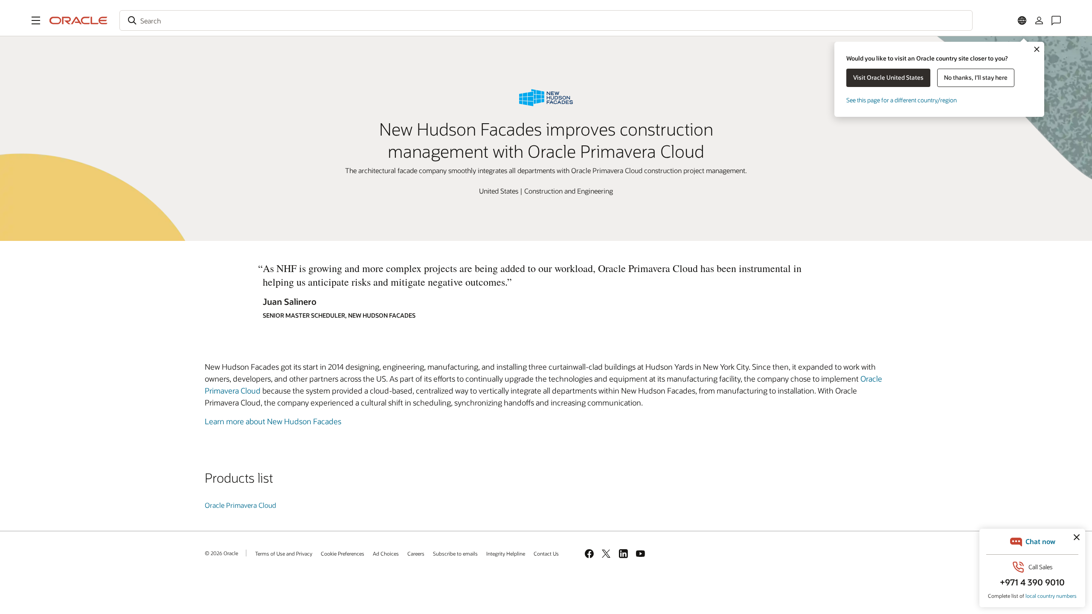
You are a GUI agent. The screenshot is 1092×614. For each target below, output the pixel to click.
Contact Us (546, 553)
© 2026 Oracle (221, 553)
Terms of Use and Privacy (283, 553)
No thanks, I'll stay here (976, 77)
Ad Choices (386, 553)
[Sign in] (1039, 20)
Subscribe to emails (455, 553)
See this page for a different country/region (901, 100)
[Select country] (1022, 20)
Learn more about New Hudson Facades (273, 421)
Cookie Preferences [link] (342, 553)
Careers (415, 553)
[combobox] (546, 20)
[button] (36, 20)
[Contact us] (1056, 20)
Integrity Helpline (505, 553)
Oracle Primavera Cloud (240, 505)
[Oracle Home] (78, 20)
